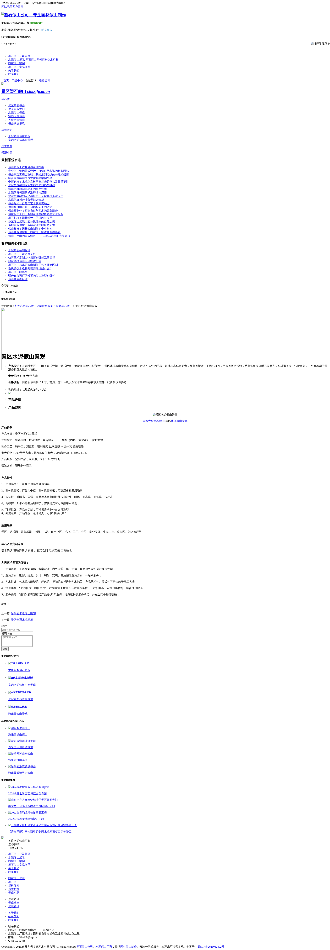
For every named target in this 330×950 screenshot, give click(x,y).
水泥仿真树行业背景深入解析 (26, 199)
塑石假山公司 (84, 946)
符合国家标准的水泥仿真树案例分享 (30, 178)
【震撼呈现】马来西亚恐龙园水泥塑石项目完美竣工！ (41, 831)
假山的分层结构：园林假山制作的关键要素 (34, 232)
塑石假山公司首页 (19, 56)
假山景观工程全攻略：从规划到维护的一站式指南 (38, 174)
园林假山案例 (16, 63)
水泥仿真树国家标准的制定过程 (27, 188)
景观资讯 (13, 906)
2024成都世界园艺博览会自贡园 (27, 793)
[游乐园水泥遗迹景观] (22, 740)
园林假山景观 (16, 878)
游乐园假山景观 (18, 713)
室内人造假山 (16, 116)
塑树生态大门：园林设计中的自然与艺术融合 (35, 214)
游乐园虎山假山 (18, 734)
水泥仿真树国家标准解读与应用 (27, 192)
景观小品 (6, 152)
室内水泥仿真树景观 (20, 139)
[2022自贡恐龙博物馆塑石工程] (27, 812)
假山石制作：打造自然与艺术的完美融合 (33, 210)
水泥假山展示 (16, 59)
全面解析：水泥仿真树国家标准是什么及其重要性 (38, 181)
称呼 (4, 626)
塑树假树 (41, 59)
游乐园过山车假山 (19, 760)
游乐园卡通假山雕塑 (23, 613)
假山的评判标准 (18, 279)
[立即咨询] (9, 393)
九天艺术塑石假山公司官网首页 (33, 306)
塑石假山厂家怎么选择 (22, 254)
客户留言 (17, 6)
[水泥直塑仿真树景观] (19, 692)
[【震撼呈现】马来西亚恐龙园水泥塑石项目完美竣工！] (42, 825)
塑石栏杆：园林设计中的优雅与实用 (30, 217)
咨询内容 (6, 633)
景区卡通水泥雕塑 (22, 619)
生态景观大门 (16, 109)
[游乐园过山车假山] (20, 753)
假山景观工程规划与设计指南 (26, 167)
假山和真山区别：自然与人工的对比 (30, 207)
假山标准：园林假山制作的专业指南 (30, 228)
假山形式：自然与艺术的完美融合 (29, 203)
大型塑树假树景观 (19, 136)
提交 (5, 648)
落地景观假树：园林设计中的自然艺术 (31, 225)
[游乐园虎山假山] (19, 728)
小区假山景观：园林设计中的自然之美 (31, 221)
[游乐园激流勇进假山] (22, 766)
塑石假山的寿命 (18, 272)
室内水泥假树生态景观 (22, 684)
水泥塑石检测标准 (19, 250)
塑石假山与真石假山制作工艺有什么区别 (33, 264)
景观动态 (13, 902)
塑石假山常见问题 (19, 66)
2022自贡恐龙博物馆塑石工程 (26, 818)
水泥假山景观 (16, 112)
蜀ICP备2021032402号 (211, 946)
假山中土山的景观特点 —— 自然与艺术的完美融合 (39, 235)
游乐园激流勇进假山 (20, 772)
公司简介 (13, 916)
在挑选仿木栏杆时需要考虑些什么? (29, 268)
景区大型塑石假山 (154, 420)
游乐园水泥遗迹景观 (20, 747)
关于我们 (13, 70)
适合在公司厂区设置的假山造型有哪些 (31, 275)
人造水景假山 (16, 119)
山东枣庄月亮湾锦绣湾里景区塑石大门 (31, 806)
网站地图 (6, 6)
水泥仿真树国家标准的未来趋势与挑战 (31, 185)
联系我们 (13, 74)
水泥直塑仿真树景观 (20, 699)
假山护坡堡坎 (16, 123)
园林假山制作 (128, 946)
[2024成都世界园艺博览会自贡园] (29, 787)
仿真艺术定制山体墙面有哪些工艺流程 (31, 257)
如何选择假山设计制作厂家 (24, 261)
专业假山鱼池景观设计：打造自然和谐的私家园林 (38, 170)
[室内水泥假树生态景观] (20, 677)
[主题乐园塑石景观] (18, 663)
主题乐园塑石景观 (19, 670)
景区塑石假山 (25, 91)
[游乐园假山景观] (17, 706)
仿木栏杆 (52, 59)
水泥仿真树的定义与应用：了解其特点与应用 (35, 196)
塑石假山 (30, 59)
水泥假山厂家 (104, 946)
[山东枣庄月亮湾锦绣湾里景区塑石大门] (33, 799)
